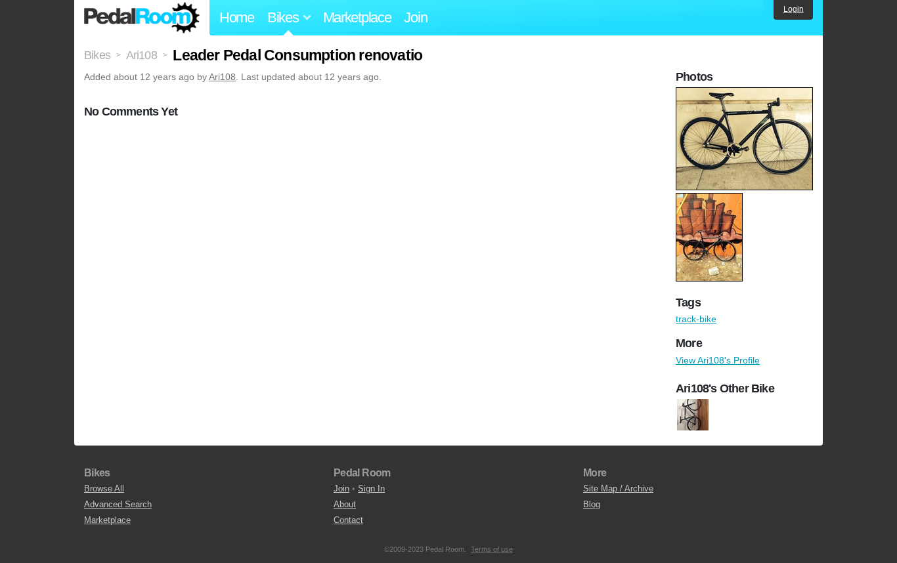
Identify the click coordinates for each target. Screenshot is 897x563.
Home (236, 17)
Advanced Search (118, 504)
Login (793, 9)
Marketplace (357, 17)
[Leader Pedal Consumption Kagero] (693, 414)
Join (415, 17)
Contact (348, 520)
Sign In (371, 488)
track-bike (696, 319)
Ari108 (222, 77)
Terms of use (492, 549)
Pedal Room (142, 17)
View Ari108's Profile (718, 360)
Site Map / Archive (618, 488)
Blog (591, 504)
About (345, 504)
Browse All (104, 488)
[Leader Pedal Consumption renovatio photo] (746, 94)
